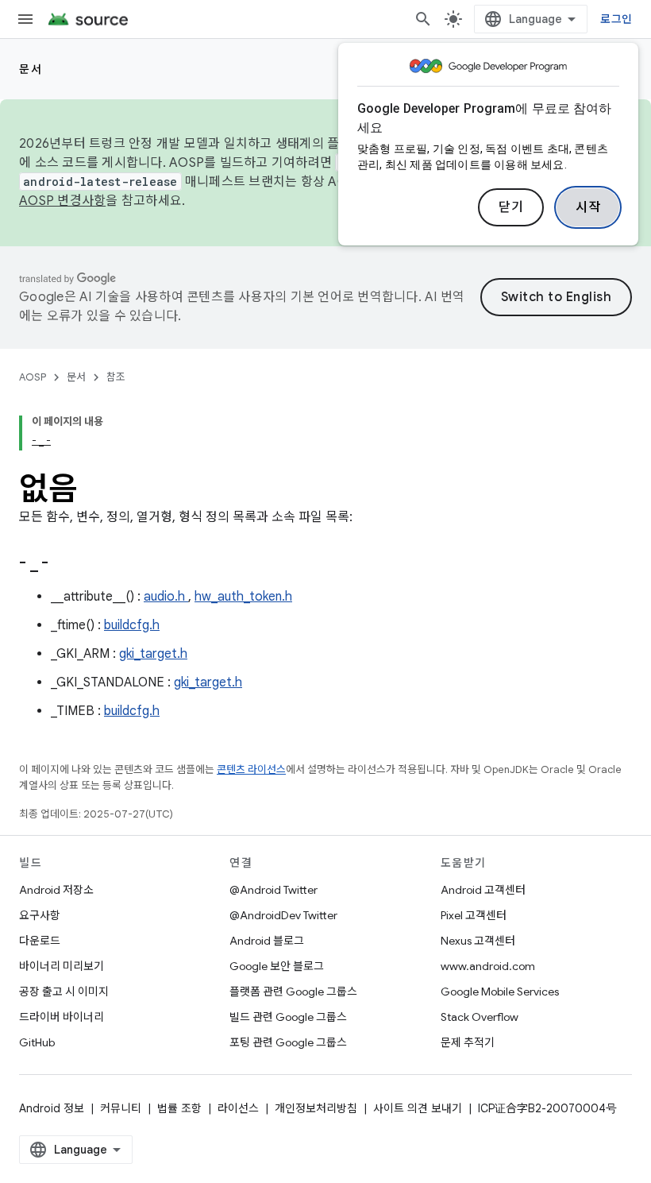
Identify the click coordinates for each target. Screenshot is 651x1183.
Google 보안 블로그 (276, 966)
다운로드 (39, 941)
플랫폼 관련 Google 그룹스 (293, 991)
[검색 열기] (423, 19)
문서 (30, 69)
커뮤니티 (120, 1108)
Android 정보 (51, 1108)
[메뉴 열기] (25, 19)
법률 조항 (179, 1108)
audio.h (166, 597)
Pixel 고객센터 (474, 915)
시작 (588, 207)
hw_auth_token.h (243, 597)
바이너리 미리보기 (61, 966)
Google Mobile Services (500, 991)
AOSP (32, 377)
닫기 (511, 207)
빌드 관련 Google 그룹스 (288, 1017)
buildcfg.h (132, 625)
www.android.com (488, 966)
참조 (115, 377)
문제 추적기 (468, 1042)
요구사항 (39, 915)
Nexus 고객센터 (478, 941)
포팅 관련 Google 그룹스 (288, 1042)
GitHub (37, 1042)
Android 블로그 (266, 941)
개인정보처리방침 (316, 1108)
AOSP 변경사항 (62, 201)
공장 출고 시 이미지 (64, 991)
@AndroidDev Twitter (283, 915)
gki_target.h (153, 654)
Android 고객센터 (483, 890)
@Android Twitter (273, 890)
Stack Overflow (479, 1017)
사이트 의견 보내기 (417, 1108)
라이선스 (238, 1108)
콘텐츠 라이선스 (251, 769)
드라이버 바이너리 (61, 1017)
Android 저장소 (56, 890)
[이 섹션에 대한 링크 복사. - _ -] (68, 564)
